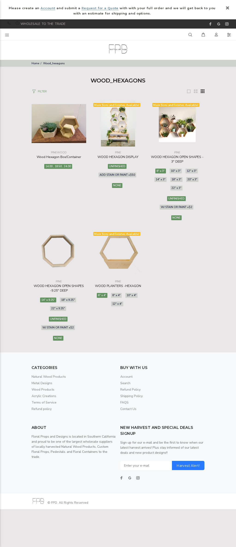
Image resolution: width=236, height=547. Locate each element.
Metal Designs (42, 383)
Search (125, 383)
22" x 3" (176, 188)
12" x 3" (192, 171)
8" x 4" (116, 295)
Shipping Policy (131, 396)
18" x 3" (176, 179)
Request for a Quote (100, 8)
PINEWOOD (59, 152)
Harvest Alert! (188, 466)
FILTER (42, 91)
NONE (117, 185)
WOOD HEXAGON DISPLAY (118, 157)
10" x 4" (131, 295)
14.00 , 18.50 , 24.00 (58, 166)
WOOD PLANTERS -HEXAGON (118, 286)
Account (48, 8)
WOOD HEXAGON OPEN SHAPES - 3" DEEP (177, 159)
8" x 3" (160, 171)
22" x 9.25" (58, 308)
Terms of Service (44, 402)
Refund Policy (130, 389)
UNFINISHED (117, 166)
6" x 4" (102, 295)
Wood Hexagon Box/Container (59, 157)
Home (35, 63)
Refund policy (42, 409)
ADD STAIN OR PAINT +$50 (117, 175)
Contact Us (128, 409)
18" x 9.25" (68, 300)
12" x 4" (117, 304)
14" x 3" (160, 179)
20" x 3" (192, 179)
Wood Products (43, 389)
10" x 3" (176, 171)
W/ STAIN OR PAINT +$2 (176, 207)
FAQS (124, 402)
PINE (118, 152)
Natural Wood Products (49, 376)
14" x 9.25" (48, 300)
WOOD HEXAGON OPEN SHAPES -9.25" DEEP (59, 288)
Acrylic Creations (44, 396)
